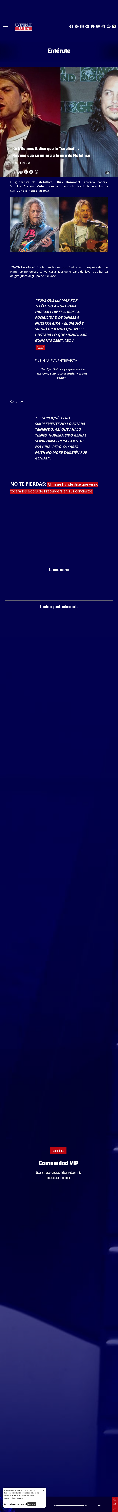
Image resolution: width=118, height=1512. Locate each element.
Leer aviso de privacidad (15, 1504)
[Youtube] (87, 26)
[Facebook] (71, 26)
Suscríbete (58, 1151)
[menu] (5, 27)
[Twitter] (76, 26)
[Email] (108, 26)
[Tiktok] (92, 26)
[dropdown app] (103, 26)
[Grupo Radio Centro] (98, 26)
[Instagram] (82, 26)
